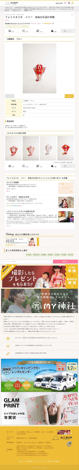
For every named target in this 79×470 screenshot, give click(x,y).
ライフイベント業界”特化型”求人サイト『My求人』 (32, 455)
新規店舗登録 (33, 438)
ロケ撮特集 (50, 432)
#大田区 (57, 254)
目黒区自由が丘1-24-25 (15, 23)
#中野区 (64, 254)
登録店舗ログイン (22, 438)
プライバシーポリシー (30, 442)
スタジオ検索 (21, 432)
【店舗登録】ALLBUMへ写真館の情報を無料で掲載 (30, 353)
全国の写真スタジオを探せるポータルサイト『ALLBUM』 (34, 446)
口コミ (27, 31)
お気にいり (29, 432)
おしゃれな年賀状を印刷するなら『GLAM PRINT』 (32, 453)
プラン (41, 31)
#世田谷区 (36, 254)
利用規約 (19, 442)
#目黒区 (43, 254)
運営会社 (41, 442)
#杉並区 (70, 254)
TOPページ (22, 461)
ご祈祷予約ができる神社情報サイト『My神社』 (31, 451)
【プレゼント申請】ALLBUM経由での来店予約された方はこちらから (36, 337)
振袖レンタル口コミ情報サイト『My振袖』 (30, 447)
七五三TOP (59, 3)
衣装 (55, 31)
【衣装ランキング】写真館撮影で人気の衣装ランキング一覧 (33, 345)
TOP (13, 31)
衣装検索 (37, 432)
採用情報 (48, 442)
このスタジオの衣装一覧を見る (62, 162)
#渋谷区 (28, 254)
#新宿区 (50, 254)
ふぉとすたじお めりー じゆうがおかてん (14, 14)
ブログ (43, 432)
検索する (65, 261)
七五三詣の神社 (21, 433)
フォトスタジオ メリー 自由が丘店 (34, 104)
